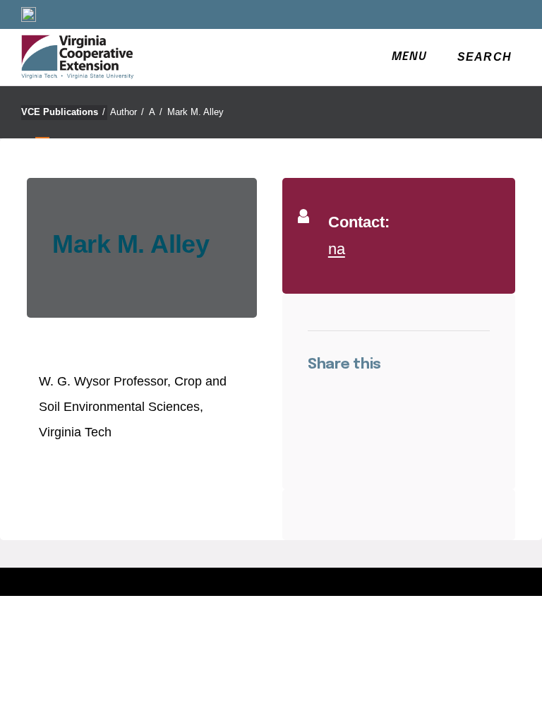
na (336, 249)
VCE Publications (63, 112)
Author (127, 112)
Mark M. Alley (195, 112)
